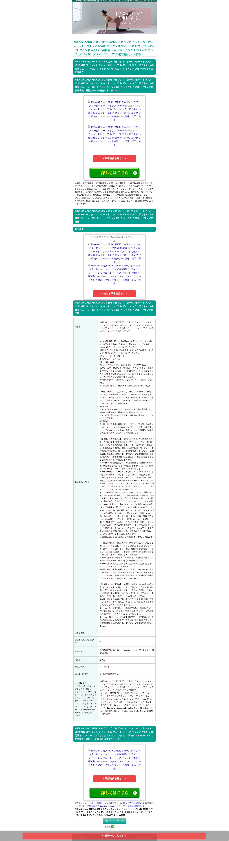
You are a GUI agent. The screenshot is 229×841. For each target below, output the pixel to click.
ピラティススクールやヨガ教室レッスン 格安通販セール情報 (100, 803)
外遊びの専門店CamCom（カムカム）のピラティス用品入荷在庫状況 (115, 806)
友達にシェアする (114, 821)
